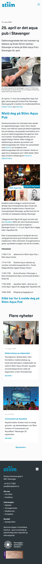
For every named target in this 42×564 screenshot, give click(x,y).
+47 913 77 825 (10, 483)
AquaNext (8, 222)
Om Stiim (8, 494)
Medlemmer (10, 511)
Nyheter (8, 505)
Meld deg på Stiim (15, 113)
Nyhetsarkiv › (21, 447)
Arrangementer (11, 508)
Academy (9, 497)
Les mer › (8, 375)
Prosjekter (9, 514)
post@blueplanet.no (11, 486)
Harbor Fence (7, 106)
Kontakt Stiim (10, 522)
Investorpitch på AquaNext (16, 419)
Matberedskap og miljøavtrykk (17, 353)
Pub (20, 302)
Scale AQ (18, 106)
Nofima (8, 147)
